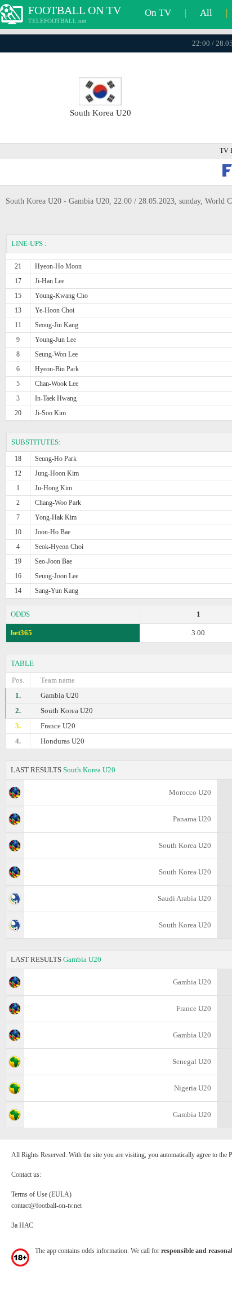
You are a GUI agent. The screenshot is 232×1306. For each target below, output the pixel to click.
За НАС (22, 1225)
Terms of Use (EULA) (41, 1194)
